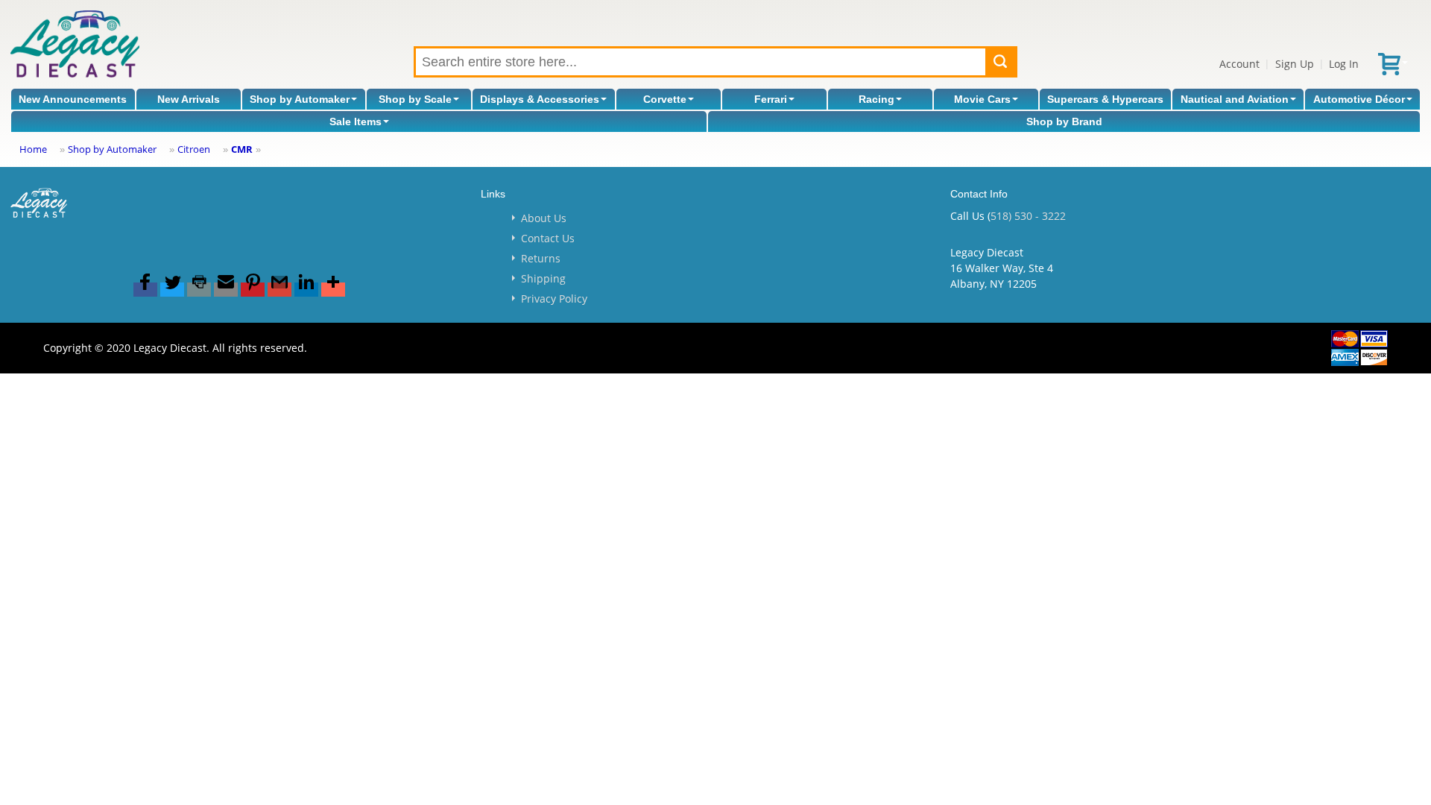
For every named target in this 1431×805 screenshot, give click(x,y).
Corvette (664, 99)
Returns (540, 258)
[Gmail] (279, 289)
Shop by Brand (1064, 121)
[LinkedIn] (306, 289)
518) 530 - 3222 (1028, 216)
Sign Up (1294, 64)
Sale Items (355, 121)
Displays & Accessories (539, 99)
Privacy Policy (554, 298)
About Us (543, 218)
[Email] (226, 289)
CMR (242, 149)
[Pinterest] (253, 289)
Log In (1344, 64)
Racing (876, 99)
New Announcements (73, 99)
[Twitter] (172, 289)
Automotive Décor (1359, 99)
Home (33, 149)
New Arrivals (188, 99)
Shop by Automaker (300, 99)
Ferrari (770, 99)
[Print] (199, 289)
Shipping (543, 278)
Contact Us (548, 238)
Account (1239, 64)
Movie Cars (982, 99)
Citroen (193, 149)
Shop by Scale (415, 99)
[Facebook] (145, 289)
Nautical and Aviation (1235, 99)
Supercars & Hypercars (1105, 99)
